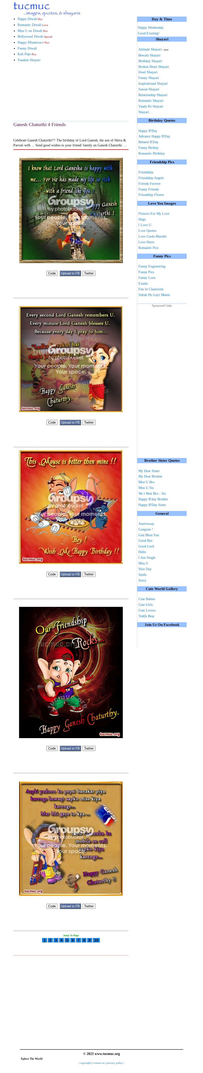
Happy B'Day (147, 131)
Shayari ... (145, 112)
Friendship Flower (151, 195)
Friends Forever (149, 184)
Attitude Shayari (153, 49)
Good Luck (146, 546)
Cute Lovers (146, 610)
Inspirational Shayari (153, 83)
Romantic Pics (148, 248)
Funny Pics (146, 272)
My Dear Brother (150, 476)
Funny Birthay (148, 148)
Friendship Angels (151, 178)
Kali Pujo (27, 54)
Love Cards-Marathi (152, 236)
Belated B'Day (148, 142)
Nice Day (145, 569)
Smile (142, 575)
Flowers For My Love (153, 213)
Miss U (143, 563)
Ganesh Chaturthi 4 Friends (39, 124)
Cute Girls (145, 605)
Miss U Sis (145, 488)
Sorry (142, 580)
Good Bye (145, 540)
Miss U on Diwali (33, 31)
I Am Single (146, 558)
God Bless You (148, 535)
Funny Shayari (148, 78)
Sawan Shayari (148, 89)
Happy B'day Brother (153, 499)
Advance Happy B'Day (154, 136)
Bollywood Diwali (35, 36)
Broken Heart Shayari (153, 67)
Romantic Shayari (150, 101)
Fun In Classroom (150, 289)
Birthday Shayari (150, 61)
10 (96, 940)
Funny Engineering (151, 266)
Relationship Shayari (152, 95)
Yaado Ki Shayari (150, 106)
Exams (143, 283)
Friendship (145, 172)
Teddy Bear (146, 616)
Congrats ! (145, 529)
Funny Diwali (27, 48)
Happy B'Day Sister (152, 505)
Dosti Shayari (147, 72)
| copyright (85, 1063)
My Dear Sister (149, 471)
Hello (142, 552)
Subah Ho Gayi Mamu (154, 295)
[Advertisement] (38, 91)
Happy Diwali (30, 19)
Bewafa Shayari (149, 55)
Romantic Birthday (151, 153)
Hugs (142, 219)
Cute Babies (146, 599)
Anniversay (146, 524)
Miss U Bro (146, 482)
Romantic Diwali (33, 25)
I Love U (144, 225)
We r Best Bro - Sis (152, 493)
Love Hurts (146, 242)
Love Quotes (147, 231)
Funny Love (146, 278)
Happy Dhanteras (34, 42)
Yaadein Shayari (29, 60)
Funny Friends (148, 189)
